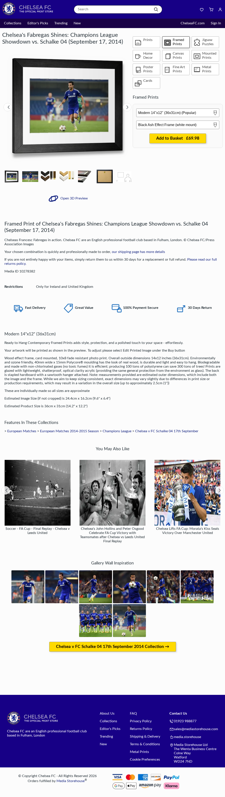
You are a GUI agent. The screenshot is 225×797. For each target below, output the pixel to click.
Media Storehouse (70, 781)
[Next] (127, 107)
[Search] (156, 9)
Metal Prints (139, 752)
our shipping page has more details (138, 252)
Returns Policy (141, 729)
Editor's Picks (37, 23)
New (77, 23)
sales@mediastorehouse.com (196, 729)
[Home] (29, 14)
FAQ (133, 713)
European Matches (21, 431)
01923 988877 (185, 721)
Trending (60, 23)
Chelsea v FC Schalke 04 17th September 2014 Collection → (112, 647)
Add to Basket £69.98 (177, 138)
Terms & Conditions (145, 744)
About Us (107, 713)
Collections (12, 23)
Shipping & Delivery (145, 736)
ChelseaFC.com (193, 23)
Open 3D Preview (74, 198)
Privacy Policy (141, 721)
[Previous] (8, 107)
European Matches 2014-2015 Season (69, 431)
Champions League (117, 431)
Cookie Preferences (145, 759)
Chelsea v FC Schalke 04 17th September (166, 431)
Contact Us (178, 713)
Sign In (216, 23)
